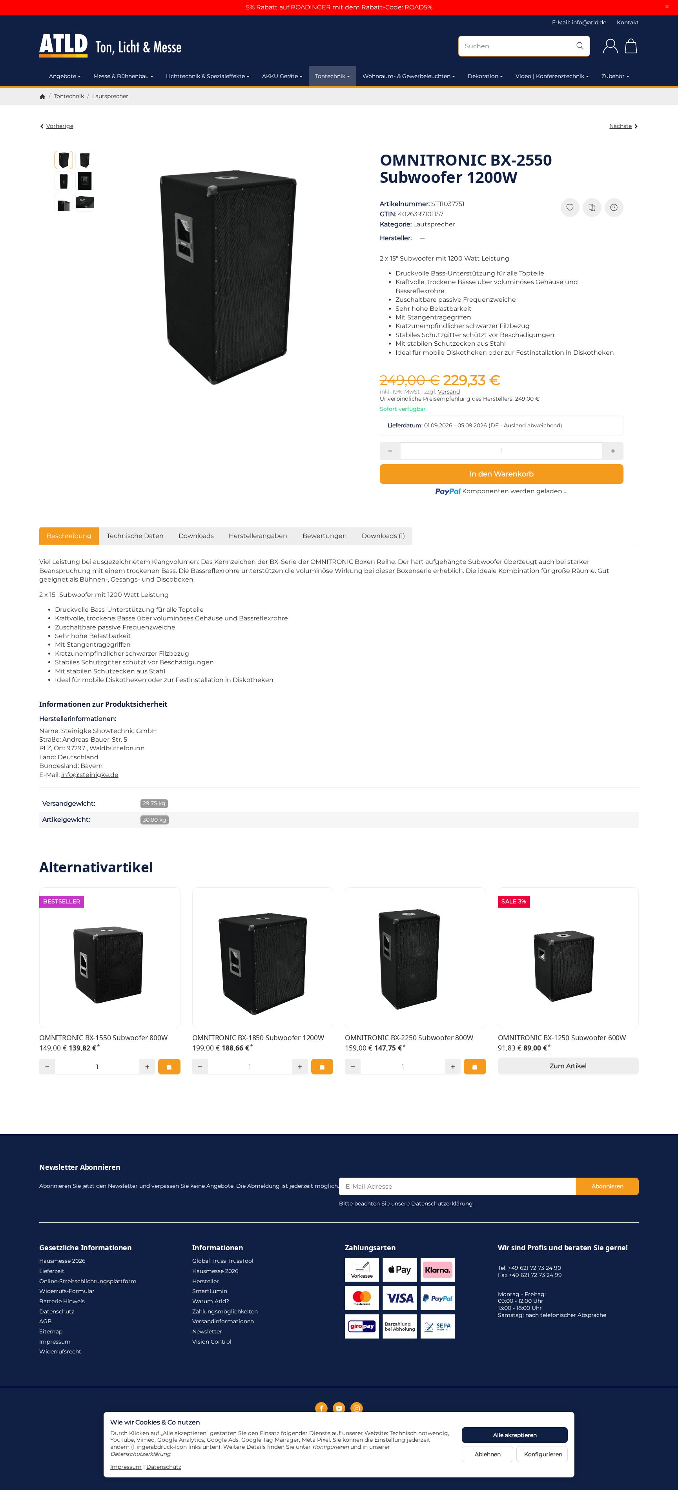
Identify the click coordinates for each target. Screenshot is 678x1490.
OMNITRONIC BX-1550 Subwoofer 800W (103, 1037)
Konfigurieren (543, 1454)
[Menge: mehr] (612, 451)
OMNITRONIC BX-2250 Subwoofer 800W (409, 1037)
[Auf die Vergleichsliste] (592, 207)
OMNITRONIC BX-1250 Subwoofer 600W (562, 1037)
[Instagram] (356, 1408)
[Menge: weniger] (390, 451)
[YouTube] (339, 1408)
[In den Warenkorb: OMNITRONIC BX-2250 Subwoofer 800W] (475, 1066)
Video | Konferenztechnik (550, 76)
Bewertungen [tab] (325, 536)
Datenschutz (163, 1467)
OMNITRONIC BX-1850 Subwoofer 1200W (258, 1037)
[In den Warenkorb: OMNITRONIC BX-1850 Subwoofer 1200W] (322, 1066)
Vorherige (59, 126)
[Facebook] (321, 1408)
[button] (64, 160)
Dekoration (483, 76)
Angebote (62, 76)
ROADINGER (311, 7)
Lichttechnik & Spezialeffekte (205, 76)
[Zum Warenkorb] (631, 46)
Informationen (217, 1248)
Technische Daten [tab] (135, 536)
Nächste (620, 126)
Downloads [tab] (196, 536)
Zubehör (613, 76)
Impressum (126, 1467)
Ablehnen (488, 1454)
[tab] (258, 536)
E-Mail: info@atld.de (579, 22)
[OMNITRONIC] (424, 238)
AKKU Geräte (280, 76)
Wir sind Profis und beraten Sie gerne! (563, 1248)
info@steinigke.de (89, 775)
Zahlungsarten (370, 1248)
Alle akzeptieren (515, 1435)
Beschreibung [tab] (69, 536)
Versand (449, 391)
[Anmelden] (610, 46)
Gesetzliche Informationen (85, 1248)
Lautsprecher (434, 224)
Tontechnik (330, 76)
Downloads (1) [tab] (383, 536)
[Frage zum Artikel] (614, 207)
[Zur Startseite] (129, 46)
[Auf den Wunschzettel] (570, 207)
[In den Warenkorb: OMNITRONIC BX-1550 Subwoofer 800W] (169, 1066)
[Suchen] (580, 46)
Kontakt (628, 22)
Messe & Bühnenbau (121, 76)
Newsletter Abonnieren (79, 1167)
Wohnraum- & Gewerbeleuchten (406, 76)
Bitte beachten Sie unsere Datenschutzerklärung (406, 1203)
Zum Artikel (568, 1066)
